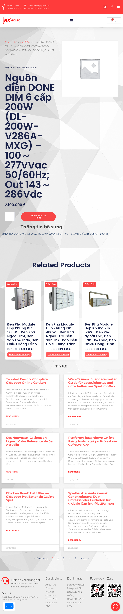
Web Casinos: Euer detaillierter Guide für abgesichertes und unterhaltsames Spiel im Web (92, 382)
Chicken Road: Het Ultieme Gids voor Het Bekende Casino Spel (30, 496)
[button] (105, 7)
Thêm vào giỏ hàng (38, 216)
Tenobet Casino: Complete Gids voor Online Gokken (27, 380)
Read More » (12, 416)
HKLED (24, 42)
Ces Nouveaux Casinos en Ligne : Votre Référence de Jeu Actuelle (30, 441)
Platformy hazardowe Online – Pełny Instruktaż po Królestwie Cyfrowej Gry (92, 441)
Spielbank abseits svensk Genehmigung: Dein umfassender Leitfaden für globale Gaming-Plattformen (91, 498)
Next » (84, 558)
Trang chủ (11, 42)
